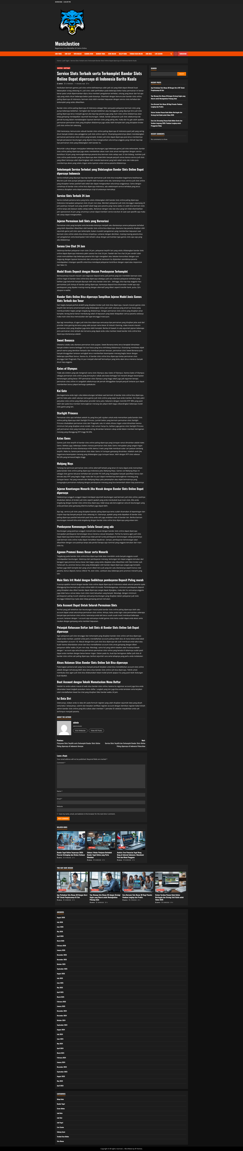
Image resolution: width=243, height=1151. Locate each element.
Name (59, 791)
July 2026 (60, 922)
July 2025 (60, 978)
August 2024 (61, 1029)
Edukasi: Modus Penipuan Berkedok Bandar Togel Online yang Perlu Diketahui (99, 854)
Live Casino (158, 54)
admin (61, 84)
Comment (61, 763)
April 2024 (60, 1048)
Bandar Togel (100, 54)
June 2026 (60, 927)
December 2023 (62, 1067)
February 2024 (61, 1057)
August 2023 (61, 1076)
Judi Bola (149, 54)
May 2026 (60, 931)
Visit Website (80, 730)
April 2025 (60, 992)
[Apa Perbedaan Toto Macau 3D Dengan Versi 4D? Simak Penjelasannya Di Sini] (72, 882)
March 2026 (60, 941)
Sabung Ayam (88, 54)
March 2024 (60, 1053)
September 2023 (62, 1072)
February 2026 (61, 945)
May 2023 (60, 1081)
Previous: (78, 743)
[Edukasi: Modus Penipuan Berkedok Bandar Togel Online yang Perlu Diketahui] (101, 840)
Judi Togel (58, 54)
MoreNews (128, 1149)
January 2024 (61, 1062)
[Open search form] (171, 54)
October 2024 (61, 1020)
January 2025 (61, 1006)
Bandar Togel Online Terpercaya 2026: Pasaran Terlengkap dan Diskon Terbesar (71, 853)
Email (59, 799)
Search (154, 68)
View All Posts (96, 730)
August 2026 (61, 917)
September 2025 (62, 969)
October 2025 (61, 964)
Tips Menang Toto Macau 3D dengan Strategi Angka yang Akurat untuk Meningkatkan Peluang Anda (105, 897)
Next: (125, 743)
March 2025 (60, 997)
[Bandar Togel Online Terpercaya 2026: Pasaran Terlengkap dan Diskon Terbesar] (71, 840)
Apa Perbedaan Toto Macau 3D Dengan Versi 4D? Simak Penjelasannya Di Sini (72, 896)
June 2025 (60, 983)
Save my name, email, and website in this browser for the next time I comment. (87, 814)
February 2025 (61, 1001)
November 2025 (62, 959)
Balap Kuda (123, 54)
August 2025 (61, 973)
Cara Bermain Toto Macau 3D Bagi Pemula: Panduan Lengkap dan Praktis (137, 896)
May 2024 (60, 1043)
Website (60, 806)
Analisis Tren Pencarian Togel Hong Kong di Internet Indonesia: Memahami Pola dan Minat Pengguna (130, 854)
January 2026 (61, 950)
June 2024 (60, 1039)
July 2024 (60, 1034)
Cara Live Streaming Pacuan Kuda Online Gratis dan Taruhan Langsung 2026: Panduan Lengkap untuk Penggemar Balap (166, 123)
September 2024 (62, 1025)
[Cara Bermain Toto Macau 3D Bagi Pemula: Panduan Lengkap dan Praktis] (137, 882)
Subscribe (183, 54)
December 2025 (62, 955)
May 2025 (60, 987)
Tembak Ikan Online (136, 54)
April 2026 (60, 936)
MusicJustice (67, 43)
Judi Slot (68, 54)
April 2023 (60, 1086)
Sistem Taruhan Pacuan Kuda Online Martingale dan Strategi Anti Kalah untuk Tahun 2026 (169, 897)
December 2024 (62, 1011)
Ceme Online (112, 54)
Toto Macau (78, 54)
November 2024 (62, 1015)
